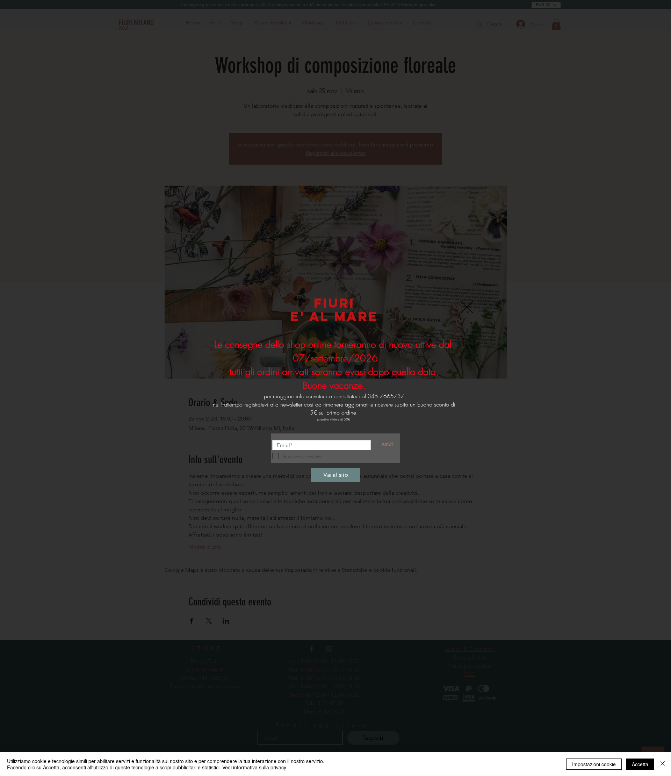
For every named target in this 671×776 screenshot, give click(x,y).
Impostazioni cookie (594, 764)
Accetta (640, 764)
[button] (467, 307)
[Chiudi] (662, 764)
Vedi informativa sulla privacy (254, 767)
